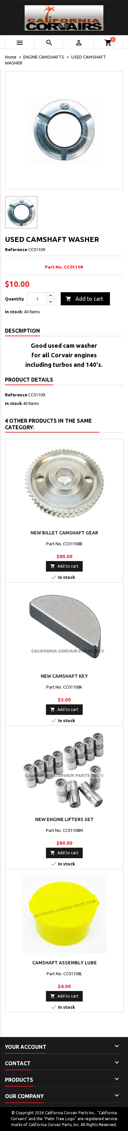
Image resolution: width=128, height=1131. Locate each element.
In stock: (14, 311)
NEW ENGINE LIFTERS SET (64, 819)
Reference (16, 249)
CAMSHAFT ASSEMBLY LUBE (64, 962)
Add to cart (84, 299)
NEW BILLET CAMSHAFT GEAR (64, 532)
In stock (13, 403)
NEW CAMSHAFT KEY (64, 676)
